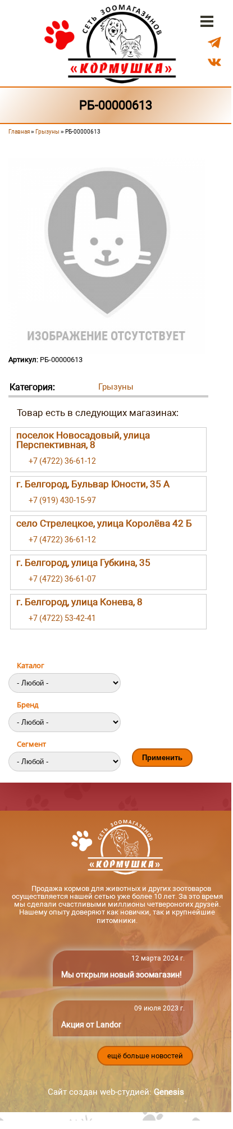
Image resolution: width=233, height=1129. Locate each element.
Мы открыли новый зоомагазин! (121, 974)
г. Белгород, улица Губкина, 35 (83, 562)
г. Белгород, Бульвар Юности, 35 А (93, 484)
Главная (19, 132)
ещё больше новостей (145, 1056)
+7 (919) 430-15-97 (62, 500)
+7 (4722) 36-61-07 (62, 578)
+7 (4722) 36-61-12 (62, 460)
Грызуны (47, 132)
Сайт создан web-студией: (116, 1092)
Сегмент (31, 744)
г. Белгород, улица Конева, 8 (79, 601)
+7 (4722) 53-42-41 (62, 618)
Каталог (30, 665)
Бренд (27, 705)
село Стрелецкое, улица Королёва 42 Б (104, 523)
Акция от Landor (91, 1024)
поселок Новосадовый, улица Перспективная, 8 (83, 439)
